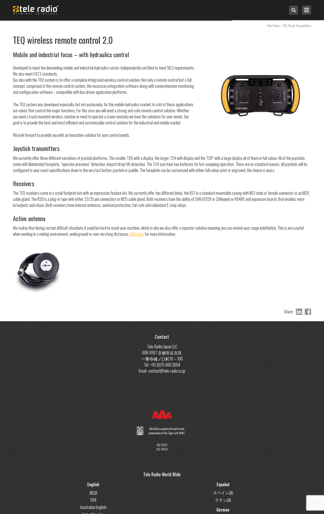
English (93, 484)
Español (223, 484)
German (222, 510)
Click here (137, 234)
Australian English (93, 507)
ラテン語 (223, 500)
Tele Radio (273, 25)
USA (93, 500)
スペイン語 (223, 492)
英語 (93, 492)
